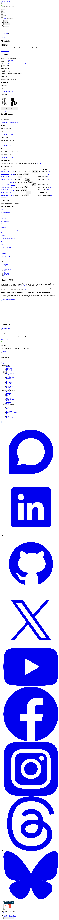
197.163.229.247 (5, 192)
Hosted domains (4, 65)
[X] (30, 620)
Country (3, 61)
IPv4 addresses (4, 66)
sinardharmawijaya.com (28, 63)
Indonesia (10, 60)
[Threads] (30, 823)
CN (49, 171)
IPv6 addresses (4, 68)
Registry (3, 71)
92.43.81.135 (4, 179)
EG (48, 174)
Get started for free (5, 51)
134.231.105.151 (5, 182)
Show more (3, 197)
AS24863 (13, 193)
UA (48, 179)
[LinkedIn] (30, 507)
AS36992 (13, 174)
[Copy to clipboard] (2, 45)
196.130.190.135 (5, 189)
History (2, 18)
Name (2, 58)
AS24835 (13, 190)
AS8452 (13, 177)
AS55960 (13, 171)
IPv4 (2, 85)
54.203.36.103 (4, 187)
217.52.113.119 (4, 174)
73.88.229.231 (4, 184)
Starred (5, 18)
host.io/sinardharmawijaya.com (15, 63)
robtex (26, 289)
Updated (3, 73)
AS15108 (13, 182)
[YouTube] (30, 667)
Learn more (39, 163)
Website (2, 63)
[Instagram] (30, 769)
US (49, 182)
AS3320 (13, 195)
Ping (8, 171)
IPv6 (5, 85)
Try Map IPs (5, 351)
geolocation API (23, 285)
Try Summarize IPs (6, 363)
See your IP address (6, 339)
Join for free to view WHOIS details (10, 108)
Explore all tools (6, 328)
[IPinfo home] (18, 4)
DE (51, 195)
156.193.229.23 (4, 176)
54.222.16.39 (4, 171)
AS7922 (13, 185)
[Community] (30, 451)
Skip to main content (5, 1)
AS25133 (13, 179)
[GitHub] (30, 564)
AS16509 (13, 187)
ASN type (3, 70)
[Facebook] (30, 714)
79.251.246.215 (4, 195)
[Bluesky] (30, 875)
